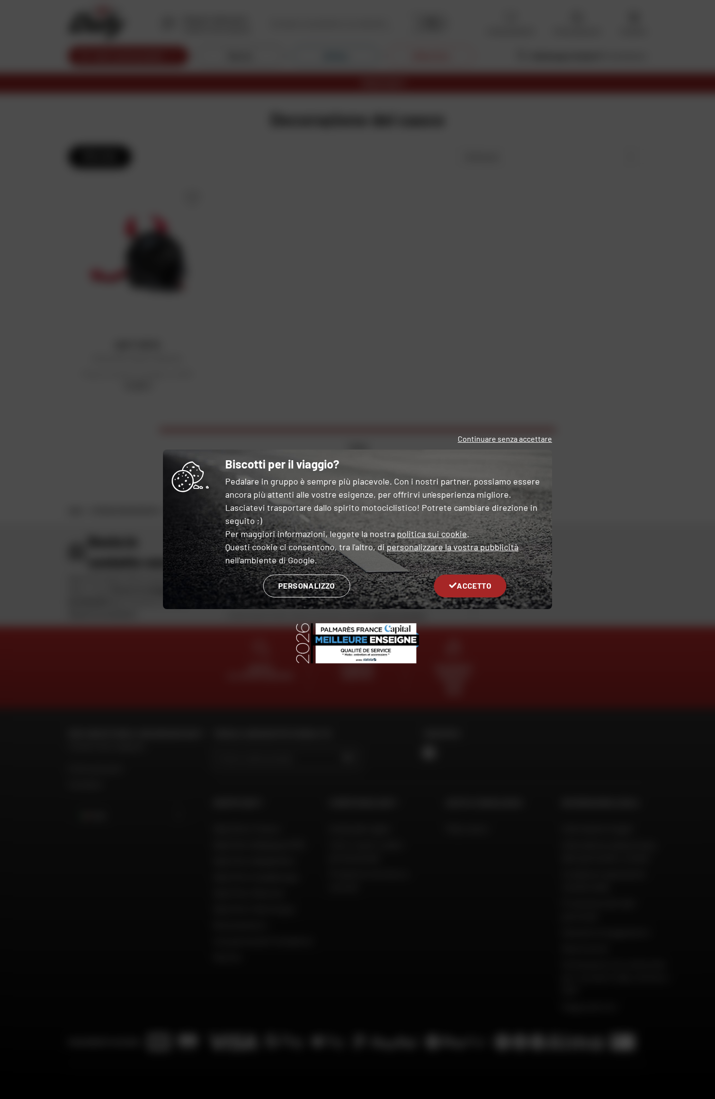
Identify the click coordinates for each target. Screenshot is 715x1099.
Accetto (474, 585)
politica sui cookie (432, 533)
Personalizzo (306, 585)
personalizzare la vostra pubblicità (452, 546)
